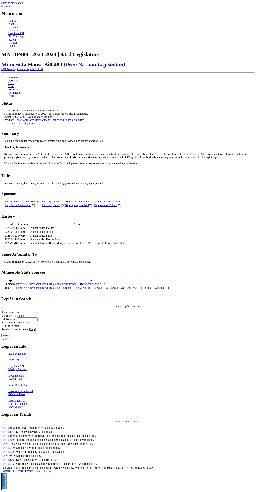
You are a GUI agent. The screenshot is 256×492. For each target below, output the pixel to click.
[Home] (6, 6)
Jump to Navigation (12, 2)
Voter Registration (18, 384)
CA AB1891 (8, 427)
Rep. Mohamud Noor (77, 201)
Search (12, 39)
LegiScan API (16, 33)
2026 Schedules (17, 353)
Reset (4, 338)
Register (12, 20)
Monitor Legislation (15, 163)
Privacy (29, 470)
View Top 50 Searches (128, 306)
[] (32, 329)
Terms (19, 470)
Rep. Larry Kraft (51, 205)
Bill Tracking (15, 36)
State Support (15, 406)
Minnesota (13, 64)
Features (13, 27)
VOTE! (12, 42)
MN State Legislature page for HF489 (22, 69)
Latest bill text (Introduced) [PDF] (29, 123)
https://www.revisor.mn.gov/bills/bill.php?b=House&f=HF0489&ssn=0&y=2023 (60, 283)
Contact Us (7, 470)
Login (11, 45)
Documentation (16, 375)
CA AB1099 (8, 459)
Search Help (15, 378)
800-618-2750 (43, 470)
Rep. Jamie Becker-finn (18, 205)
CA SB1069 (8, 443)
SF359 (7, 261)
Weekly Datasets (17, 369)
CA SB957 (7, 455)
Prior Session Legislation (94, 64)
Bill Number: (9, 319)
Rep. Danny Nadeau (105, 201)
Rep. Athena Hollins (105, 205)
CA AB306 (7, 439)
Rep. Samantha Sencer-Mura (20, 201)
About (11, 23)
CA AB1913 (8, 431)
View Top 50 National (128, 421)
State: (4, 312)
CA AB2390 (8, 463)
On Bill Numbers (17, 403)
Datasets (13, 30)
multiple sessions (75, 163)
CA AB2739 (8, 451)
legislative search (131, 163)
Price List (13, 359)
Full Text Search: (11, 325)
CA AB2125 (8, 447)
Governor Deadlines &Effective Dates (20, 393)
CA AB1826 (8, 435)
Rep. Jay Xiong (50, 201)
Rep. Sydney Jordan (76, 205)
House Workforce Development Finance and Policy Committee (49, 119)
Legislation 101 (16, 400)
